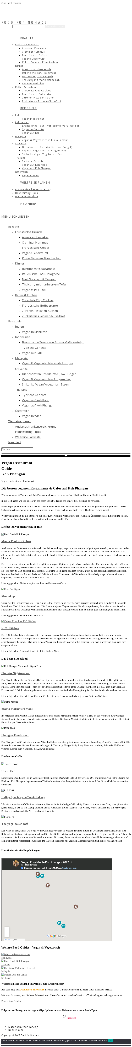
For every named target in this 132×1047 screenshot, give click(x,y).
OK (110, 1040)
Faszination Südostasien (32, 989)
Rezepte (13, 227)
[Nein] (66, 1044)
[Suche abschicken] (66, 453)
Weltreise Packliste (28, 437)
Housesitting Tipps (28, 432)
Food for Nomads (24, 22)
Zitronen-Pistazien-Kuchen (40, 311)
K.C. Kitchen (10, 628)
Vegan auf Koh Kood (35, 400)
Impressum (15, 1030)
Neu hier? (14, 442)
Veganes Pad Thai (34, 290)
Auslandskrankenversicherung (35, 426)
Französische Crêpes (36, 248)
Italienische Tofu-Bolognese (41, 274)
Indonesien (22, 337)
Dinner (19, 263)
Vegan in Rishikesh (34, 332)
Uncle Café (8, 771)
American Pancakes (35, 237)
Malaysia (21, 358)
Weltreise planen (19, 421)
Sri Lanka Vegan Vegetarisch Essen (45, 384)
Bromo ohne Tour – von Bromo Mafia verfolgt (53, 342)
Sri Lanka (21, 369)
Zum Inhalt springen (11, 3)
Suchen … (6, 26)
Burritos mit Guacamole (38, 269)
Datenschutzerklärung (23, 1026)
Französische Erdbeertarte (40, 305)
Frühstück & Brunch (28, 232)
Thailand (21, 390)
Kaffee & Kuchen (26, 295)
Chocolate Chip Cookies (37, 300)
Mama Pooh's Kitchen (16, 541)
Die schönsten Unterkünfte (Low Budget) (49, 374)
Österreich (22, 411)
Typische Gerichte (34, 348)
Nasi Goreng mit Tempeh (39, 279)
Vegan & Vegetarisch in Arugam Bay (46, 379)
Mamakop (8, 596)
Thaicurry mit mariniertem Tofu (44, 284)
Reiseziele (14, 321)
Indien (19, 326)
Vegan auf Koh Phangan (38, 405)
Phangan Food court (15, 735)
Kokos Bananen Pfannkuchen (41, 258)
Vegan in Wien (31, 416)
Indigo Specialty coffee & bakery (23, 797)
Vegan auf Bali (32, 353)
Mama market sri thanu (17, 708)
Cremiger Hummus (35, 242)
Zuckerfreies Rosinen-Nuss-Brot (43, 316)
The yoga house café (14, 823)
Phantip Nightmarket (15, 673)
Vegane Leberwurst (35, 253)
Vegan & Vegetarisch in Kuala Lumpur (47, 363)
